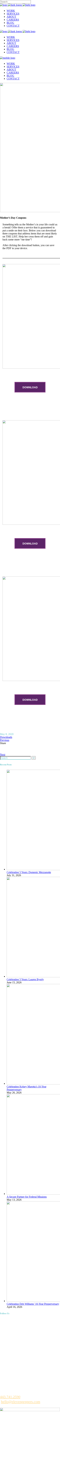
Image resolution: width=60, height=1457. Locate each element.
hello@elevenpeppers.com (20, 1402)
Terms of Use (8, 1451)
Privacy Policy (27, 1451)
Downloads (6, 737)
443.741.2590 (10, 1397)
